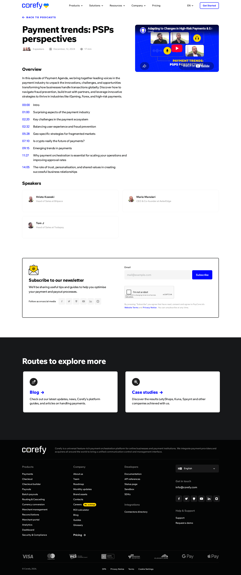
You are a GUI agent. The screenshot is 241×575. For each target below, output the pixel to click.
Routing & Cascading (33, 499)
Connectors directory (136, 511)
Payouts (26, 489)
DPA (104, 569)
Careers (84, 504)
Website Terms (131, 307)
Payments (27, 473)
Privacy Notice (150, 307)
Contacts (78, 499)
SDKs (127, 494)
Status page (130, 484)
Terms (131, 569)
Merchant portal (31, 519)
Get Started (209, 5)
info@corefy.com (186, 487)
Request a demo (184, 522)
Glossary (78, 525)
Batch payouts (30, 494)
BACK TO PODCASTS (41, 17)
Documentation (132, 473)
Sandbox (129, 489)
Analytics (27, 524)
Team (76, 479)
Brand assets (80, 494)
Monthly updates (82, 489)
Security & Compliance (34, 534)
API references (132, 479)
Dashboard (28, 529)
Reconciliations (30, 514)
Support (180, 517)
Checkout (27, 479)
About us (78, 473)
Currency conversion (33, 504)
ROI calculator (81, 509)
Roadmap (78, 484)
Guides (77, 519)
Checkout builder (31, 484)
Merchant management (34, 509)
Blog (76, 514)
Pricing (156, 5)
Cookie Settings (145, 569)
